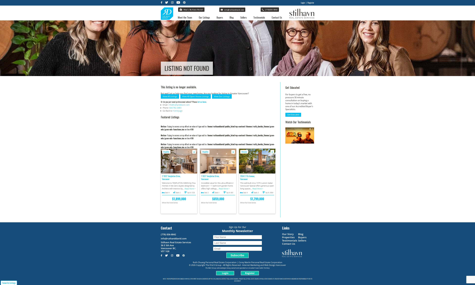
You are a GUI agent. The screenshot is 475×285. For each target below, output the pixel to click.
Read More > (190, 188)
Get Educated (293, 115)
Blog (232, 17)
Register (311, 2)
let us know (202, 101)
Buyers (220, 17)
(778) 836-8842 (168, 234)
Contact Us (277, 17)
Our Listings (204, 17)
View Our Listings (222, 96)
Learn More (179, 161)
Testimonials (259, 17)
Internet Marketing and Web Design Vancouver (264, 265)
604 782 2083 (175, 107)
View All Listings (170, 96)
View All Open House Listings (195, 96)
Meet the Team (185, 17)
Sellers (243, 17)
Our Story (288, 234)
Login (303, 2)
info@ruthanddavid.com (179, 104)
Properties (288, 237)
